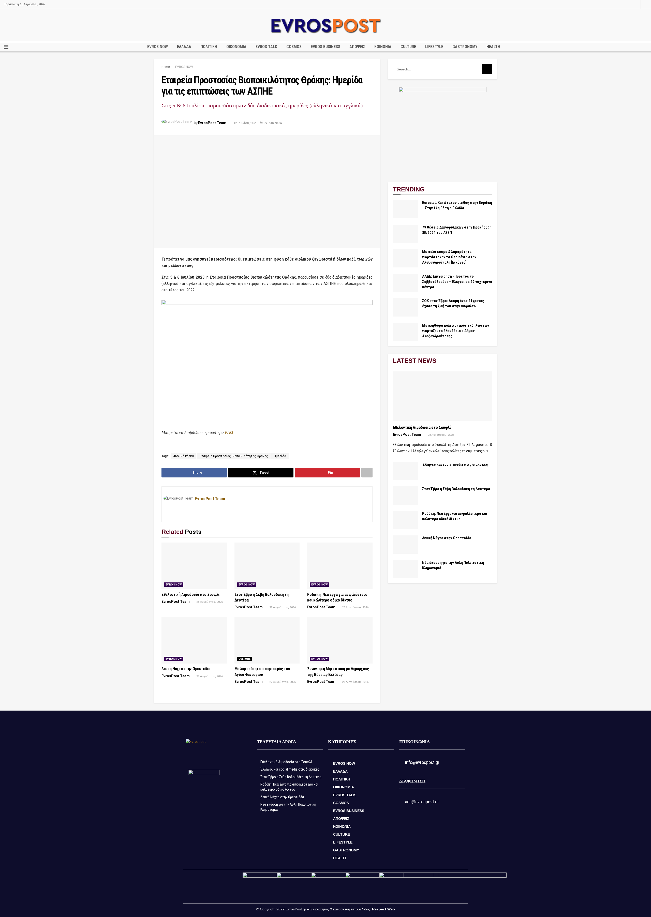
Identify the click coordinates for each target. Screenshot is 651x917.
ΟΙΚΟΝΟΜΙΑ (236, 46)
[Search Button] (645, 4)
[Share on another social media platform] (367, 472)
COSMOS (294, 46)
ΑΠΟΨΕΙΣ (357, 46)
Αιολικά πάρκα (183, 456)
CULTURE (408, 46)
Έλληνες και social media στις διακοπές (455, 464)
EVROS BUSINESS (325, 46)
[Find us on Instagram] (636, 4)
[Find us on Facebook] (629, 4)
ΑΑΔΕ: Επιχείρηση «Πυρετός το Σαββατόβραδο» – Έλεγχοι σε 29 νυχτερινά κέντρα (457, 281)
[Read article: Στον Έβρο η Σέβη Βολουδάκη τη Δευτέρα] (267, 566)
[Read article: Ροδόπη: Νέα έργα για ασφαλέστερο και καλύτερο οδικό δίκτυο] (340, 566)
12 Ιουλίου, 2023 (245, 123)
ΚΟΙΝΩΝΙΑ (382, 46)
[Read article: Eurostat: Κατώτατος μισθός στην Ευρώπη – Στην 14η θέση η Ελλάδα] (405, 209)
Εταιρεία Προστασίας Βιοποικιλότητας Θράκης (234, 456)
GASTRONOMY (464, 46)
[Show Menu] (6, 47)
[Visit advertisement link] (442, 131)
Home (165, 67)
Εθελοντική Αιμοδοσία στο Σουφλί (190, 594)
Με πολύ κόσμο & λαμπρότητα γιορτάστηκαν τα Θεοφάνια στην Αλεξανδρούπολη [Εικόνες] (449, 257)
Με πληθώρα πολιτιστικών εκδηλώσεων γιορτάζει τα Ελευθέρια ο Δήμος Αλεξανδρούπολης (455, 330)
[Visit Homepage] (325, 25)
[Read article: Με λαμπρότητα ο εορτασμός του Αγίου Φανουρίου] (267, 640)
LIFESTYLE (434, 46)
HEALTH (493, 46)
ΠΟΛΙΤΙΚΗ (208, 46)
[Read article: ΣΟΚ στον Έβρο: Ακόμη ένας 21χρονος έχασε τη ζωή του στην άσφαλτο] (405, 307)
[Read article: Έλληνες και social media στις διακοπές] (405, 471)
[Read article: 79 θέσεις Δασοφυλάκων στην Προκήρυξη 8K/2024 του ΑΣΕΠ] (405, 234)
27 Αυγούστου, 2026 (282, 682)
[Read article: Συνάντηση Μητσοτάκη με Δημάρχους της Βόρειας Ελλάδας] (340, 640)
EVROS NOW (157, 46)
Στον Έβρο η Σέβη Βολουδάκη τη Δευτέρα (456, 489)
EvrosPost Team (212, 123)
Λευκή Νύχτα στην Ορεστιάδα (185, 668)
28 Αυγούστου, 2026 (209, 602)
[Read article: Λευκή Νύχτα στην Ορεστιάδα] (194, 640)
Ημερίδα (280, 456)
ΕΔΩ (229, 432)
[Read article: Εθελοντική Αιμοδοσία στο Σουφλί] (194, 566)
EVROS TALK (266, 46)
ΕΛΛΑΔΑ (184, 46)
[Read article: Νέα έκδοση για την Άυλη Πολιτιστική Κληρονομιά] (405, 569)
